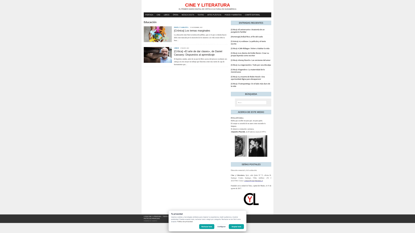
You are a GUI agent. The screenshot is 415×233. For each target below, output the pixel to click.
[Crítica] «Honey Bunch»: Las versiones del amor (251, 60)
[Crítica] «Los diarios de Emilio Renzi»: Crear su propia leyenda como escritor (250, 54)
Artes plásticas (214, 15)
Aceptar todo (236, 226)
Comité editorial (252, 15)
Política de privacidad (152, 218)
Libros (166, 15)
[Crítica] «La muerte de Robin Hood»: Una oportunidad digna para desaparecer (248, 78)
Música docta (188, 15)
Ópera (175, 15)
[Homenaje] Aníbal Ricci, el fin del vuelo (247, 36)
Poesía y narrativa (233, 15)
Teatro (201, 15)
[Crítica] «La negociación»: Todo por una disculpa (251, 65)
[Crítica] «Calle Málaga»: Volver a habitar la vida (250, 48)
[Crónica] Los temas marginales (192, 30)
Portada (149, 15)
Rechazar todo (206, 226)
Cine (158, 15)
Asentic (154, 220)
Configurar (221, 226)
